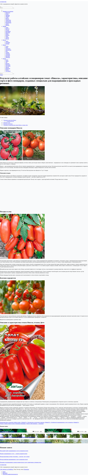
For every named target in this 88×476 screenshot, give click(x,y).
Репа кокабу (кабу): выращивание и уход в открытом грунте (14, 450)
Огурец (7, 30)
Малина (7, 25)
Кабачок (7, 35)
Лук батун (8, 66)
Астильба (8, 54)
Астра (7, 46)
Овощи (4, 26)
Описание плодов (10, 121)
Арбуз (7, 41)
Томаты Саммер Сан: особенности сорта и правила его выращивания (17, 437)
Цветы (4, 45)
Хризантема (8, 50)
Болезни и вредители (8, 123)
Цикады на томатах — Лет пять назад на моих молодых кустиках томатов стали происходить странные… (26, 442)
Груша (7, 13)
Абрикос (7, 16)
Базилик (7, 63)
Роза (7, 51)
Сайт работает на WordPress (6, 469)
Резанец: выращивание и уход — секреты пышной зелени (13, 453)
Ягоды (4, 40)
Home (4, 471)
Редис (7, 59)
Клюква (7, 43)
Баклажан (8, 32)
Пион (7, 47)
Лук (6, 62)
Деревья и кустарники (8, 11)
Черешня (8, 15)
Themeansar (26, 469)
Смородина (8, 20)
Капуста (7, 28)
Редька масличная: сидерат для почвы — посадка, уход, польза (14, 456)
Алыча (7, 23)
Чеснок (7, 67)
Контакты (5, 473)
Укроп (7, 61)
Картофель (8, 31)
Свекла (7, 37)
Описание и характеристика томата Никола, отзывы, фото (16, 125)
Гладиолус (8, 48)
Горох (7, 36)
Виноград (8, 12)
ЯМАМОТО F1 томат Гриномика (8, 431)
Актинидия (8, 21)
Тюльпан (8, 53)
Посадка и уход (7, 122)
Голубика (8, 42)
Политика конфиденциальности (10, 474)
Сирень (7, 52)
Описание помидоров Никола (10, 120)
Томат (7, 27)
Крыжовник (8, 22)
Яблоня (7, 18)
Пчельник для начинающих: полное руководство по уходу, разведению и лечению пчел (20, 462)
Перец (7, 33)
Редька (7, 69)
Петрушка (8, 64)
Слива (7, 17)
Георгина (8, 57)
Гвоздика (8, 56)
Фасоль (7, 38)
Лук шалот (8, 71)
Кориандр (8, 68)
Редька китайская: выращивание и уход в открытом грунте (14, 459)
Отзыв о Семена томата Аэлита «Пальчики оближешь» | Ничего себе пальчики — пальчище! (22, 423)
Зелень (4, 58)
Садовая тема (3, 1)
